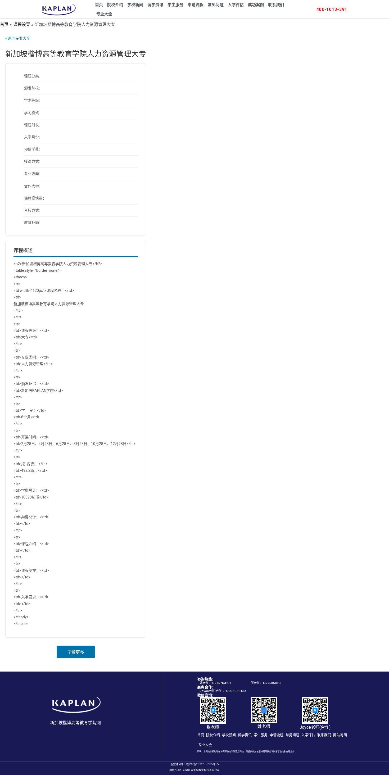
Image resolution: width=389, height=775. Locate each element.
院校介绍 (115, 4)
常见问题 (216, 4)
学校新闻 (135, 4)
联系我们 (276, 4)
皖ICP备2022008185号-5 (202, 764)
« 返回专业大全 (17, 38)
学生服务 (175, 4)
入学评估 (236, 4)
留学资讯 (155, 4)
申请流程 (195, 4)
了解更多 (75, 652)
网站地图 (340, 735)
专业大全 (104, 14)
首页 (99, 4)
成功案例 (256, 4)
